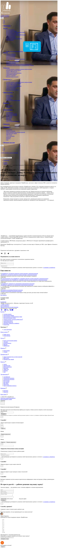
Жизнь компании (7, 366)
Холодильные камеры (11, 31)
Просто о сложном (10, 131)
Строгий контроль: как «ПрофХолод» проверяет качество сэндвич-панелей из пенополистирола (24, 279)
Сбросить (3, 428)
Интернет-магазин (9, 142)
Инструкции (9, 116)
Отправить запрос (5, 455)
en (3, 20)
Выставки (5, 368)
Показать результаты (5, 434)
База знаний (9, 117)
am (4, 21)
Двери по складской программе (13, 73)
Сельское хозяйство (11, 54)
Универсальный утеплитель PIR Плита (13, 319)
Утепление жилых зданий (12, 61)
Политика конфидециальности (8, 398)
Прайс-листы (9, 95)
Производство (4, 354)
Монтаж (5, 344)
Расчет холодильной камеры (10, 340)
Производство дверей (11, 133)
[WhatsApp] (5, 253)
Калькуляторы (9, 96)
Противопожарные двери (12, 33)
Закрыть (3, 546)
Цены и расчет (4, 332)
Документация (8, 110)
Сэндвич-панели (10, 29)
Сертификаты (9, 112)
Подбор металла (7, 343)
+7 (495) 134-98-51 (5, 15)
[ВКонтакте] (2, 253)
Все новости (4, 295)
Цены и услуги (8, 92)
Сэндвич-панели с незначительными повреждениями (19, 69)
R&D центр (6, 358)
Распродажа (6, 67)
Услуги (2, 338)
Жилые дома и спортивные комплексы (15, 59)
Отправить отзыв (4, 538)
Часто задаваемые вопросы (12, 121)
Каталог (5, 28)
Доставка (8, 97)
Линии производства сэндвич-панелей (15, 132)
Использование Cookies (6, 399)
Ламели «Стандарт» (11, 75)
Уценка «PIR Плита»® (11, 71)
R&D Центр (9, 134)
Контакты (6, 124)
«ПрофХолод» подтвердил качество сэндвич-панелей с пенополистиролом (19, 274)
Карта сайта (4, 394)
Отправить (3, 500)
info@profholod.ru (5, 16)
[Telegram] (8, 253)
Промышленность (10, 56)
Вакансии (8, 137)
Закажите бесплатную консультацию (9, 307)
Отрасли (5, 52)
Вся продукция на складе (12, 76)
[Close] (3, 403)
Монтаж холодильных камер (13, 100)
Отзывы (8, 107)
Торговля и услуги (10, 57)
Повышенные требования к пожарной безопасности (18, 64)
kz (3, 23)
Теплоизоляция (10, 39)
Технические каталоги (11, 113)
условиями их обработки (49, 267)
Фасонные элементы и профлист (14, 38)
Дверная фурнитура (11, 37)
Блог (7, 139)
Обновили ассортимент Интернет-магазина (11, 291)
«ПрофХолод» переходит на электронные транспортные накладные (17, 285)
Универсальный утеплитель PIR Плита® (16, 34)
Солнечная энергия (11, 62)
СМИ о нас (6, 369)
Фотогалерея (9, 105)
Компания (6, 127)
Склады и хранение (11, 55)
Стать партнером (10, 136)
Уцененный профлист (11, 74)
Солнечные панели (10, 36)
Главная (5, 162)
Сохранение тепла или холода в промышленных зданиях (20, 65)
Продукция (7, 25)
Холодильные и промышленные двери (15, 32)
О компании (9, 129)
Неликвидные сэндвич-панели (13, 70)
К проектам (3, 301)
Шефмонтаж (9, 99)
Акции (5, 364)
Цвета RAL (9, 120)
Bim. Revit (8, 118)
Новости (8, 138)
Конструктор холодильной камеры (14, 51)
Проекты (6, 103)
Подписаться (4, 266)
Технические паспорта (11, 115)
